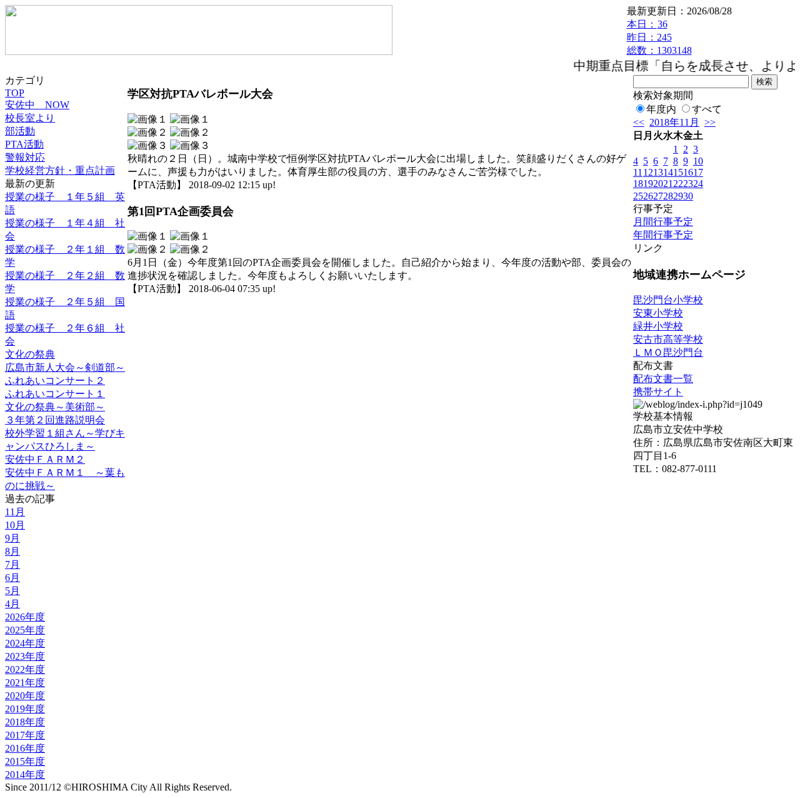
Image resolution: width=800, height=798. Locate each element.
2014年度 (25, 774)
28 (668, 196)
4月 (12, 603)
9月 (12, 538)
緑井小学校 (658, 326)
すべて (707, 109)
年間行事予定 (663, 235)
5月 (12, 590)
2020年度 (25, 695)
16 (688, 172)
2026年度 (25, 617)
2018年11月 (674, 122)
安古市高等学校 (668, 339)
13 (658, 172)
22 (678, 183)
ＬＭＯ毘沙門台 (668, 352)
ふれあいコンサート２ (55, 380)
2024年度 (25, 643)
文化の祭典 (30, 354)
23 (688, 183)
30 (688, 196)
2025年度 (25, 630)
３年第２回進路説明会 (55, 420)
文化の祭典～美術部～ (55, 407)
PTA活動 (24, 144)
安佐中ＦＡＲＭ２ (45, 459)
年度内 (661, 109)
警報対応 (25, 157)
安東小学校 (658, 313)
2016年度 (25, 748)
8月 (12, 551)
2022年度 (25, 669)
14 (668, 172)
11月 (15, 512)
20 (658, 183)
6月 (12, 577)
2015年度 (25, 761)
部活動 (20, 131)
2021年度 (25, 682)
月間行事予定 (663, 221)
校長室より (30, 118)
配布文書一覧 (663, 378)
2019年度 (25, 709)
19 (648, 183)
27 (658, 196)
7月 (12, 564)
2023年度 (25, 656)
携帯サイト (658, 391)
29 (678, 196)
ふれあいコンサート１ (55, 393)
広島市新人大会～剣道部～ (65, 367)
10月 (15, 525)
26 (648, 196)
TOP (14, 93)
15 (678, 172)
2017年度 (25, 735)
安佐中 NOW (37, 104)
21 (668, 183)
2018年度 (25, 722)
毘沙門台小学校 (668, 300)
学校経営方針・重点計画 (60, 170)
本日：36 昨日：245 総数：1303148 (659, 37)
